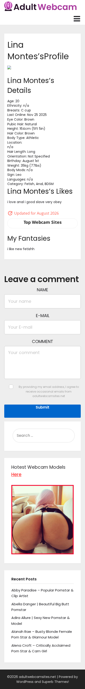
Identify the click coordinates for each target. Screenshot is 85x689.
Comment (42, 341)
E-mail (42, 316)
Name (42, 290)
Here (16, 474)
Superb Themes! (55, 681)
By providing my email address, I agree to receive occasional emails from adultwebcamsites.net (49, 391)
